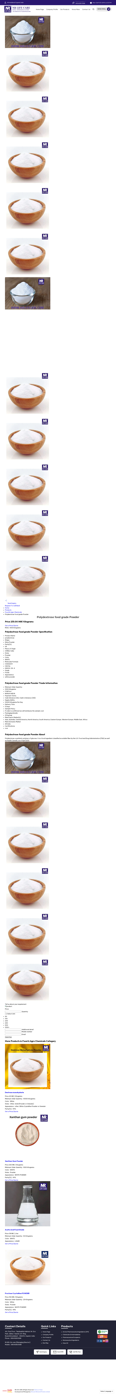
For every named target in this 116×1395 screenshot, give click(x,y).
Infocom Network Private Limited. (40, 1391)
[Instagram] (106, 1342)
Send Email (101, 9)
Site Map (45, 1343)
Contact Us (86, 9)
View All (65, 1343)
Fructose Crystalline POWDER (17, 1293)
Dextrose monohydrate (14, 1092)
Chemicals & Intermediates (71, 1334)
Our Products (64, 9)
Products (8, 610)
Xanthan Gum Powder (14, 1161)
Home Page (40, 9)
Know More (76, 9)
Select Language (106, 1391)
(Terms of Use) (38, 1389)
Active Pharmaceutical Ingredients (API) (76, 1332)
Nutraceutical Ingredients (71, 1340)
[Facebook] (98, 1342)
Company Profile (52, 9)
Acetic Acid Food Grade (14, 1230)
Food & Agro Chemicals (13, 612)
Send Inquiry (11, 603)
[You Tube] (103, 1342)
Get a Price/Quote (11, 625)
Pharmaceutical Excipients (71, 1337)
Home (7, 608)
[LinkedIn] (101, 1342)
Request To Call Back (12, 606)
